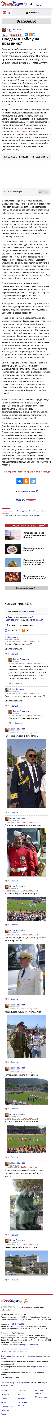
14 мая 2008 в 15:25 (12, 935)
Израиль (12, 472)
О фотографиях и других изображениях (18, 1356)
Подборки (5, 1394)
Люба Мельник (12, 637)
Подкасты (5, 1410)
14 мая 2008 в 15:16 (12, 1118)
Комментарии (7, 1406)
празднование (34, 472)
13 (6, 35)
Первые (22, 611)
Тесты (3, 1402)
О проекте (22, 1390)
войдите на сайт (35, 620)
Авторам (21, 1398)
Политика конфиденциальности (14, 1349)
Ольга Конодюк (16, 689)
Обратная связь (41, 1397)
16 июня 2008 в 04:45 (13, 693)
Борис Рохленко (21, 659)
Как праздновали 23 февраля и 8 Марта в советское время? (34, 562)
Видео (3, 1414)
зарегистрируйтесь (14, 620)
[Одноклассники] (30, 34)
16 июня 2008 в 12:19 (16, 715)
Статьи (4, 1398)
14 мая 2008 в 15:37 (12, 733)
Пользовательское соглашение (14, 1351)
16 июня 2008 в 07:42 (13, 641)
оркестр (22, 472)
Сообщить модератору (30, 641)
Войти (38, 5)
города (46, 472)
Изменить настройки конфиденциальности (19, 1383)
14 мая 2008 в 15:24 (12, 1009)
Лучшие (30, 611)
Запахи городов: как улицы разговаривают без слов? (35, 535)
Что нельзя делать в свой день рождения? (34, 577)
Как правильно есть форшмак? (33, 549)
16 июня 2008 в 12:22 (16, 663)
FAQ (19, 1394)
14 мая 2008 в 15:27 (12, 890)
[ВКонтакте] (26, 34)
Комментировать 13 (26, 491)
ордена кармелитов (18, 131)
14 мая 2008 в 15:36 (12, 822)
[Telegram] (33, 34)
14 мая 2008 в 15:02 (12, 1167)
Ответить (14, 653)
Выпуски (4, 1390)
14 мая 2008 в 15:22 (12, 1072)
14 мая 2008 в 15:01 (12, 1244)
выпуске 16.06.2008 (31, 515)
